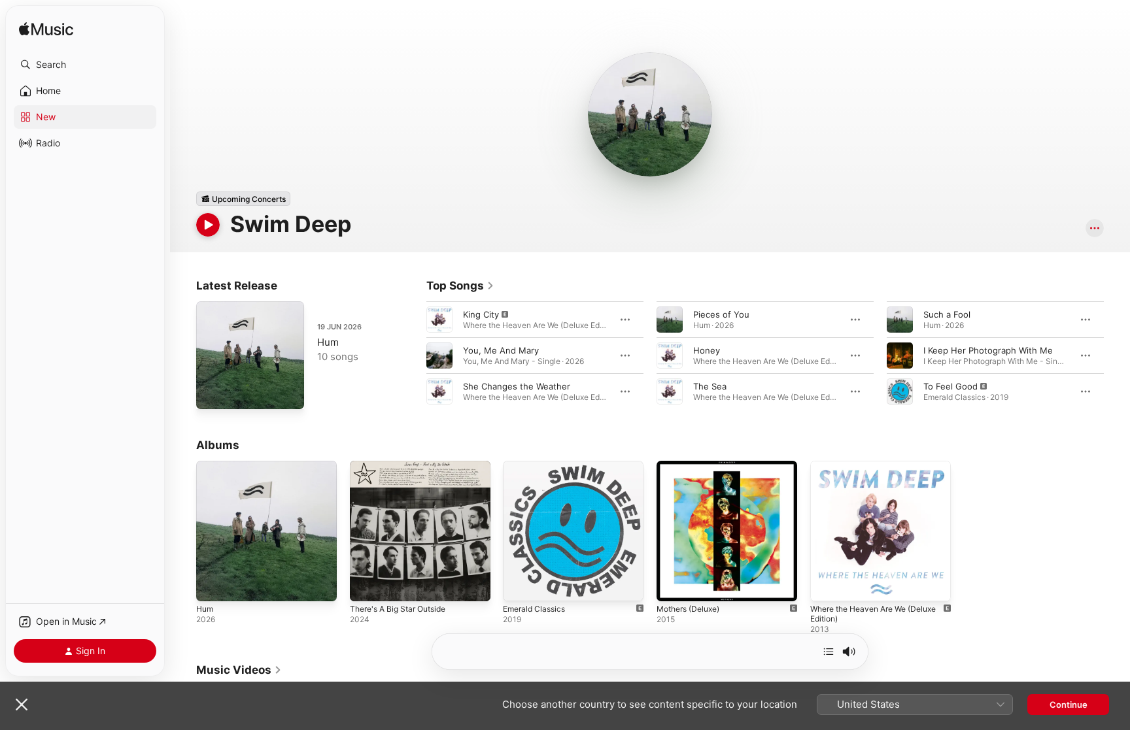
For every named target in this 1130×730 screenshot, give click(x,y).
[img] (46, 29)
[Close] (21, 704)
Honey (706, 350)
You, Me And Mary (501, 350)
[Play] (208, 225)
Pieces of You (721, 314)
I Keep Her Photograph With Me (988, 350)
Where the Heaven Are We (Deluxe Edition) (864, 471)
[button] (85, 65)
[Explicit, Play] (439, 320)
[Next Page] (1117, 356)
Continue (1068, 704)
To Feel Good (950, 386)
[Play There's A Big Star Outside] (366, 585)
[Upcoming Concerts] (243, 198)
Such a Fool (946, 314)
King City (481, 314)
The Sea (710, 386)
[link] (460, 285)
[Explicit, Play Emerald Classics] (519, 585)
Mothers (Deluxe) (692, 466)
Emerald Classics (537, 466)
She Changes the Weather (516, 386)
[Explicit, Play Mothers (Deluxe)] (673, 585)
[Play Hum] (212, 393)
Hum (328, 342)
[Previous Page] (413, 356)
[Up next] (828, 651)
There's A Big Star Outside (404, 466)
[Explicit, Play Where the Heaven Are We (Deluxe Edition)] (826, 585)
